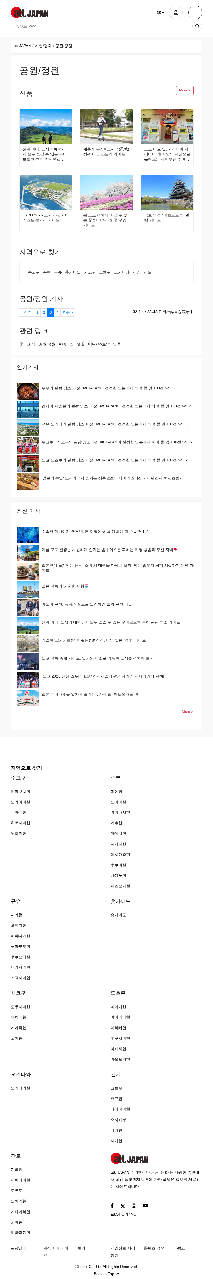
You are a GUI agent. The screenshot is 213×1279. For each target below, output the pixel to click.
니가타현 (118, 844)
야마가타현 (120, 1017)
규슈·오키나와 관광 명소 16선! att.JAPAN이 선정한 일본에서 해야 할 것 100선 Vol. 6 (115, 424)
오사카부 (118, 1119)
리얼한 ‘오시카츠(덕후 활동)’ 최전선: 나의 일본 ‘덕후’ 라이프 (94, 640)
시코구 (90, 272)
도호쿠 (105, 272)
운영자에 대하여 (56, 1251)
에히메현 (18, 1017)
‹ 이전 (27, 312)
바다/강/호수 (99, 344)
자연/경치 (43, 46)
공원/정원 (47, 344)
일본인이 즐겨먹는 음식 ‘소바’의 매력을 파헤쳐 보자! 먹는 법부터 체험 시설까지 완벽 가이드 (118, 568)
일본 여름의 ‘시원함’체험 (63, 586)
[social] (112, 1206)
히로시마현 (20, 823)
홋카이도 (73, 272)
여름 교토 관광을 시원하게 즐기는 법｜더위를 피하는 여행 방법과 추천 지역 (107, 549)
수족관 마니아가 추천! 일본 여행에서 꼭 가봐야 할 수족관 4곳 (95, 531)
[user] (176, 12)
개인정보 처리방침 (123, 1251)
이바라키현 (20, 1232)
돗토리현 (18, 833)
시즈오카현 (120, 886)
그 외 (31, 344)
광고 (181, 1248)
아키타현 (118, 1048)
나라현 (116, 1130)
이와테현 (118, 1027)
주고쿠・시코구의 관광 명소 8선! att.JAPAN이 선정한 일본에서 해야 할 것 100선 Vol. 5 (117, 442)
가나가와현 (20, 1211)
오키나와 (122, 272)
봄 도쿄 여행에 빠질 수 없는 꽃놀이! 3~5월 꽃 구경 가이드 (105, 220)
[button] (160, 12)
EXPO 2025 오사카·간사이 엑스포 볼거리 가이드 (45, 217)
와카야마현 (120, 1109)
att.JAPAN (22, 46)
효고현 (116, 1098)
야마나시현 (120, 812)
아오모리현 (120, 1059)
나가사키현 (20, 967)
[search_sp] (197, 26)
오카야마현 (20, 802)
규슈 (58, 272)
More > (185, 90)
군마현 (16, 1222)
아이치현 (118, 833)
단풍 (117, 344)
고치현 (16, 1038)
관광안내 (18, 1248)
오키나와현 (20, 1088)
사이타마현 (20, 1180)
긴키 (137, 272)
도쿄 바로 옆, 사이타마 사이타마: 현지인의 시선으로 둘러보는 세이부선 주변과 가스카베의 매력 (167, 154)
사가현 (16, 915)
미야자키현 (20, 936)
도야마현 (118, 802)
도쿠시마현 (20, 1007)
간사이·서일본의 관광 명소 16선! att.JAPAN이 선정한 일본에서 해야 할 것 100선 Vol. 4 (117, 406)
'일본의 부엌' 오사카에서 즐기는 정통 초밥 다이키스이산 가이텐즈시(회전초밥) (111, 478)
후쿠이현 (118, 865)
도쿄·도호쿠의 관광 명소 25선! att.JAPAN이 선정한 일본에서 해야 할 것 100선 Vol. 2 (115, 460)
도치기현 (18, 1201)
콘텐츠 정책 (154, 1248)
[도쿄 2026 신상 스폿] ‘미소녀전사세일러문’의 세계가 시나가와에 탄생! (103, 676)
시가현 (116, 1140)
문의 (81, 1248)
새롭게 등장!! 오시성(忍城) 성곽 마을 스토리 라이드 (106, 151)
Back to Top (104, 1274)
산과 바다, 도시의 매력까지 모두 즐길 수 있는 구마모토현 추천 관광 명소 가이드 (44, 154)
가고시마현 (20, 978)
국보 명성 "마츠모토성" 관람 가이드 (166, 217)
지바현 (16, 1169)
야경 (63, 344)
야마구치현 (20, 791)
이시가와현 (120, 854)
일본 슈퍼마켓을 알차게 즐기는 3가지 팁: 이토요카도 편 (90, 694)
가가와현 (18, 1027)
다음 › (68, 312)
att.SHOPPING (123, 1214)
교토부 (116, 1088)
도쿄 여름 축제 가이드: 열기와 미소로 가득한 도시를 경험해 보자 (98, 658)
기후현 (116, 823)
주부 (47, 272)
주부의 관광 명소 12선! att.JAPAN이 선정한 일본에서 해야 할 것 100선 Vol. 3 (108, 388)
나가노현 (118, 875)
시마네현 (18, 812)
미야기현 (118, 1007)
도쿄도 (16, 1190)
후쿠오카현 (20, 957)
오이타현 (18, 925)
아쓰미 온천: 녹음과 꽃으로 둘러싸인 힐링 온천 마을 (87, 604)
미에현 (116, 791)
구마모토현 (20, 946)
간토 (148, 272)
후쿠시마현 (120, 1038)
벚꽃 (81, 344)
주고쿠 (34, 272)
